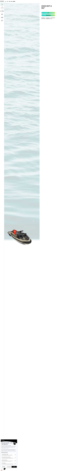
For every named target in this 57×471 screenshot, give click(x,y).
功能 (9, 1)
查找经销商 (13, 1)
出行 (7, 1)
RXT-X (5, 1)
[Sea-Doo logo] (2, 1)
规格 (11, 1)
